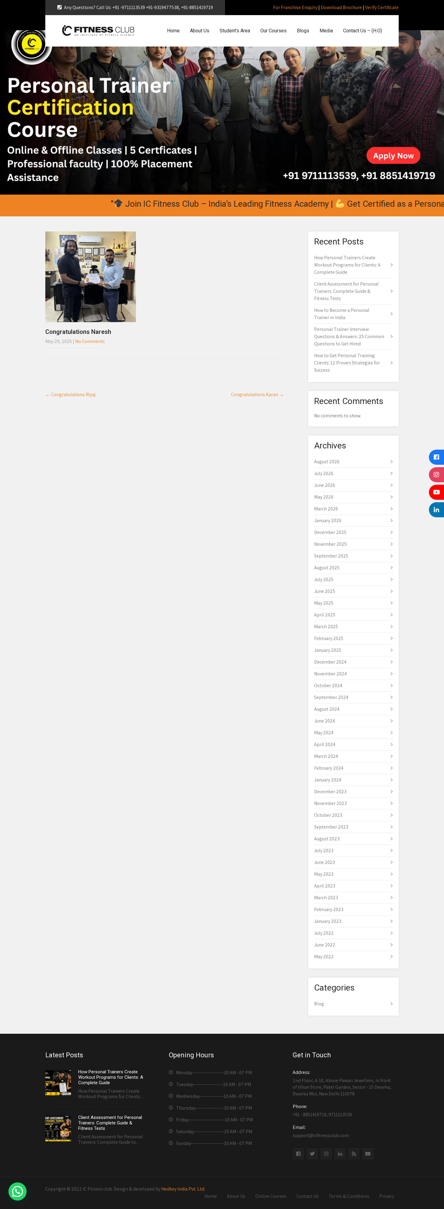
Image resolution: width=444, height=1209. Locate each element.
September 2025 (331, 556)
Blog (319, 1003)
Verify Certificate (382, 7)
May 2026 (323, 497)
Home (173, 31)
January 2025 (327, 650)
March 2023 (326, 897)
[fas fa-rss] (354, 1153)
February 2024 (328, 768)
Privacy (386, 1196)
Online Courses (270, 1196)
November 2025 (330, 544)
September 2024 (331, 697)
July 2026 (323, 473)
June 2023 (324, 862)
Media (326, 31)
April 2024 (324, 744)
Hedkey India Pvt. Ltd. (183, 1189)
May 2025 (323, 603)
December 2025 (330, 532)
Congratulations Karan (257, 394)
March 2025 (326, 626)
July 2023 (323, 850)
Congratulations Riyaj (70, 394)
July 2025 (323, 579)
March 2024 (326, 756)
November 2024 (330, 674)
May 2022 (324, 956)
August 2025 (326, 567)
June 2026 (324, 485)
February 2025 (328, 638)
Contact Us (307, 1196)
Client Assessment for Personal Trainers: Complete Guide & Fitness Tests (346, 291)
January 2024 (327, 780)
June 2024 (324, 721)
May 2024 (323, 732)
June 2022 (324, 945)
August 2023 (326, 839)
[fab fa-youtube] (368, 1153)
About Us (199, 31)
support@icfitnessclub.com (321, 1131)
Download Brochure (341, 7)
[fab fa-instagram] (326, 1153)
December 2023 (330, 791)
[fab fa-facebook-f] (298, 1153)
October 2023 (328, 815)
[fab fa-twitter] (312, 1153)
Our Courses (273, 31)
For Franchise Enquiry (295, 7)
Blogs (303, 31)
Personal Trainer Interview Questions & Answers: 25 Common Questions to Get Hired (349, 336)
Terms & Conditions (349, 1196)
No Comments (90, 341)
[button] (17, 1191)
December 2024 (330, 662)
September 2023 (331, 827)
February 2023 (328, 909)
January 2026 (327, 520)
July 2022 (324, 933)
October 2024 (328, 685)
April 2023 (324, 886)
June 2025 (324, 591)
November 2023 (330, 803)
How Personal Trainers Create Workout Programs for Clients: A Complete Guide (347, 264)
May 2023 (323, 874)
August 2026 (326, 461)
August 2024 (326, 709)
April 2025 (324, 615)
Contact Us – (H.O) (362, 31)
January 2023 (327, 921)
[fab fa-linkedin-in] (340, 1153)
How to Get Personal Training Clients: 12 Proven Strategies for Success (347, 362)
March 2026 (326, 509)
